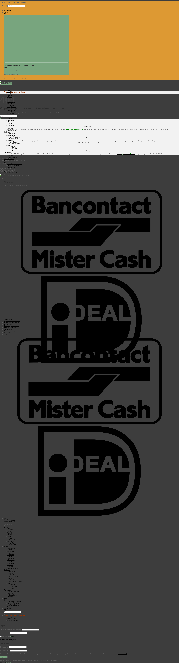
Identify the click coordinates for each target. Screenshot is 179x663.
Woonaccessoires (13, 576)
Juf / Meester (11, 545)
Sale (5, 598)
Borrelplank (11, 571)
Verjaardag (11, 110)
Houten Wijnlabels (13, 575)
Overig (9, 583)
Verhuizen (10, 558)
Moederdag (11, 560)
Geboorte (10, 551)
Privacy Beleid (8, 319)
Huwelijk (10, 112)
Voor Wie (7, 90)
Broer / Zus (11, 540)
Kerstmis (10, 565)
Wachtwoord (4, 633)
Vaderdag (10, 561)
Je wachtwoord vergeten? (8, 640)
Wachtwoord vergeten (11, 331)
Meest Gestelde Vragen (11, 322)
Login (12, 636)
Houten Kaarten (12, 580)
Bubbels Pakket (12, 157)
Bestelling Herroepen (14, 164)
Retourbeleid (8, 324)
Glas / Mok (14, 586)
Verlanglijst (7, 332)
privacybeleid (122, 654)
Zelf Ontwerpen (9, 596)
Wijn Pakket (11, 155)
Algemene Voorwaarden (12, 321)
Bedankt (10, 553)
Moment (6, 546)
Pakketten (7, 590)
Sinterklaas (11, 563)
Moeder (9, 535)
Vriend (9, 533)
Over (5, 162)
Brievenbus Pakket (13, 591)
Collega (10, 529)
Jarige (9, 93)
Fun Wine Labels (13, 167)
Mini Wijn (14, 585)
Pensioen (10, 555)
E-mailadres (4, 647)
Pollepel (10, 578)
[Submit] (0, 118)
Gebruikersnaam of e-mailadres (11, 629)
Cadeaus (7, 570)
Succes (9, 118)
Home (6, 518)
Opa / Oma (11, 541)
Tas (12, 588)
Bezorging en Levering (11, 326)
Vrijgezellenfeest (12, 568)
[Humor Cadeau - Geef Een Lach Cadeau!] (6, 83)
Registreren (4, 657)
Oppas (9, 538)
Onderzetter (11, 573)
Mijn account (8, 329)
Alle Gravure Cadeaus (14, 581)
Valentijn (10, 566)
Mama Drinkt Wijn (9, 521)
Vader (9, 536)
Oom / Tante (11, 105)
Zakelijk (6, 334)
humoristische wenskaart (74, 129)
